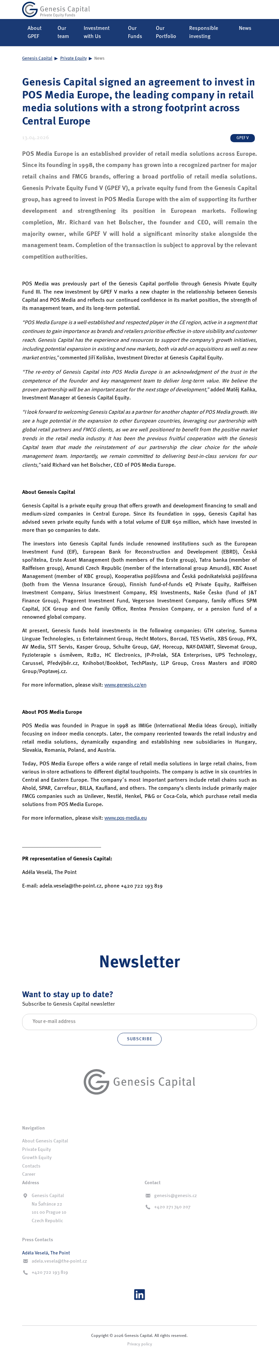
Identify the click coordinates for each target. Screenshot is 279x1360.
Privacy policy (139, 1344)
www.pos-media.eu (125, 818)
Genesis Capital (37, 58)
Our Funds (135, 32)
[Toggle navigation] (247, 9)
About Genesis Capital (45, 1141)
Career (28, 1174)
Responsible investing (203, 32)
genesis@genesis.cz (175, 1195)
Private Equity (73, 58)
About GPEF (35, 32)
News (245, 28)
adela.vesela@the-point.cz (59, 1261)
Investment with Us (97, 32)
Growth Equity (37, 1157)
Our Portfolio (166, 32)
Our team (63, 32)
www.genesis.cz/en (125, 685)
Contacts (31, 1166)
